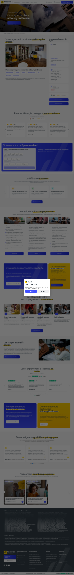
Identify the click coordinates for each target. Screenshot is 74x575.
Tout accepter (31, 291)
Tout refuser (43, 291)
